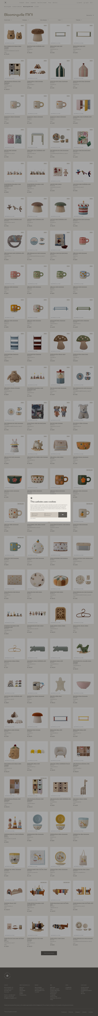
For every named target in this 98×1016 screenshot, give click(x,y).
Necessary (35, 513)
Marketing (48, 515)
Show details (33, 518)
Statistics (35, 515)
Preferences (49, 513)
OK (62, 514)
